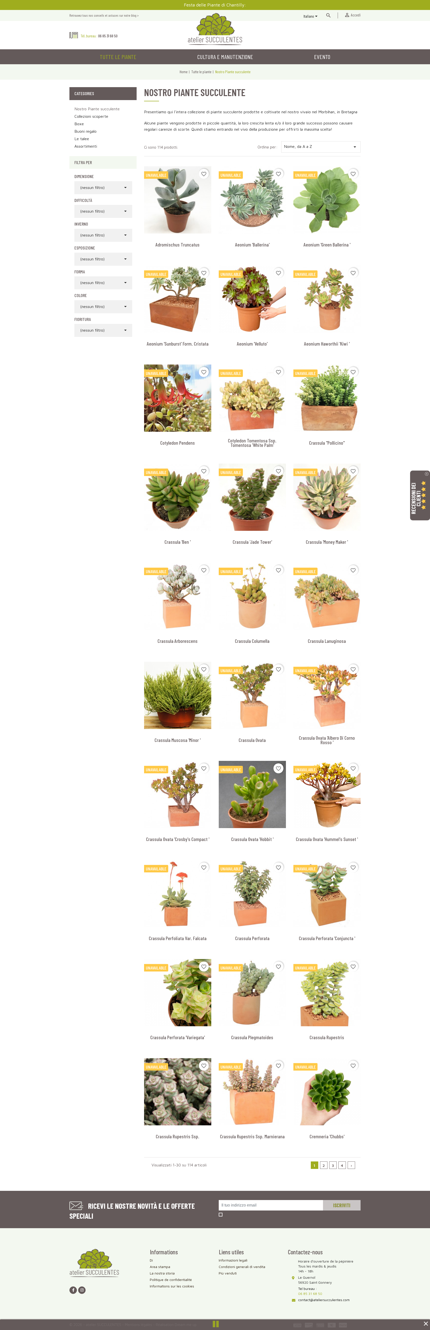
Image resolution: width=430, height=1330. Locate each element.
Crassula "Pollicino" (327, 442)
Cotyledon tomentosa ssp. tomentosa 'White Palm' (252, 442)
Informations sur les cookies (172, 1286)
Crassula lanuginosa (327, 641)
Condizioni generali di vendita (242, 1267)
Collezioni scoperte (91, 116)
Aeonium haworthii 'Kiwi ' (327, 343)
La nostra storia (162, 1273)
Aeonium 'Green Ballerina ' (327, 244)
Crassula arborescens (178, 641)
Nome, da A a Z (321, 147)
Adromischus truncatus (178, 244)
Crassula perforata (252, 938)
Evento (322, 56)
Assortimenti (85, 146)
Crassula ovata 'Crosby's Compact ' (177, 839)
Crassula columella (252, 641)
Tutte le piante (118, 56)
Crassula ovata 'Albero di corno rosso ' (327, 739)
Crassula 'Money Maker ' (327, 542)
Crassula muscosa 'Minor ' (178, 740)
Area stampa (160, 1267)
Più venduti (228, 1273)
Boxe (79, 123)
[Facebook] (73, 1290)
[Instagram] (82, 1290)
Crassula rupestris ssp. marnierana (252, 1136)
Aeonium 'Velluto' (252, 343)
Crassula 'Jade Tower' (252, 542)
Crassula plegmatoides (252, 1037)
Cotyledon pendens (177, 442)
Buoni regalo (85, 131)
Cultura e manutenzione (225, 56)
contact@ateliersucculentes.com (324, 1300)
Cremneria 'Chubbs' (327, 1136)
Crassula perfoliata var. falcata (178, 938)
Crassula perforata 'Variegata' (177, 1037)
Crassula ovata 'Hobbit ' (252, 839)
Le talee (81, 138)
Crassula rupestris (327, 1037)
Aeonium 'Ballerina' (252, 244)
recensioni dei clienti (416, 498)
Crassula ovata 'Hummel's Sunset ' (327, 839)
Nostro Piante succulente (97, 109)
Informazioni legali (233, 1260)
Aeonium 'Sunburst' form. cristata (178, 343)
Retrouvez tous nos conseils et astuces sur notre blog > (104, 15)
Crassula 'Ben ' (177, 542)
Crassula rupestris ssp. (177, 1136)
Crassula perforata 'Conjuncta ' (327, 938)
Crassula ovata (252, 740)
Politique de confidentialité (171, 1279)
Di (151, 1260)
